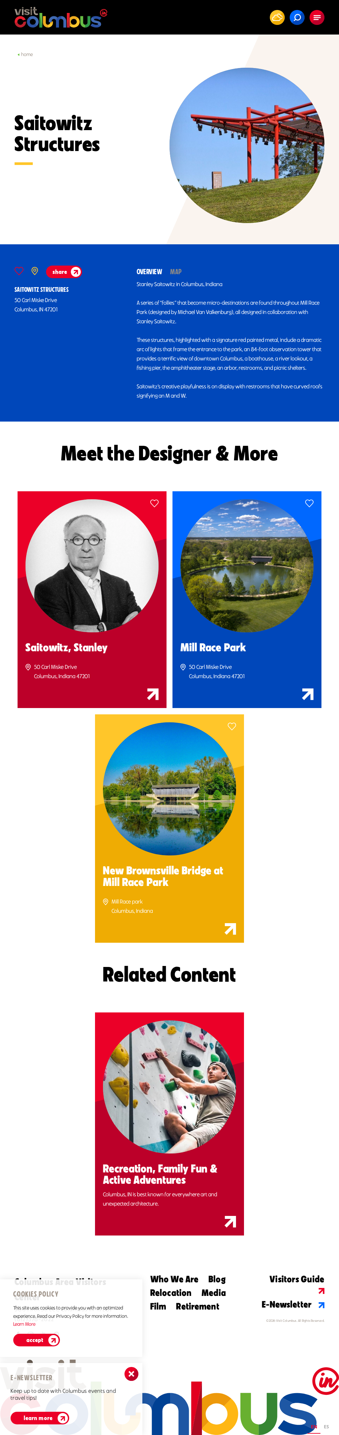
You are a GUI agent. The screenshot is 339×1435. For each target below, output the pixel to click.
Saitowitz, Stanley (66, 647)
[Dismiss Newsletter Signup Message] (131, 1374)
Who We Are (174, 1279)
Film (158, 1306)
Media (214, 1292)
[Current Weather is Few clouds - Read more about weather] (277, 17)
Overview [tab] (150, 271)
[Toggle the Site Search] (297, 17)
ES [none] (326, 1426)
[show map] (34, 271)
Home (27, 54)
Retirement (197, 1306)
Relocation (171, 1292)
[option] (326, 1427)
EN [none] (314, 1426)
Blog (217, 1279)
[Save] (19, 271)
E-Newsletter (287, 1304)
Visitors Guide (296, 1279)
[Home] (61, 17)
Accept (34, 1340)
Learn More (38, 1418)
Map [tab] (175, 271)
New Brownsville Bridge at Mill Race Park (163, 876)
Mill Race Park (213, 647)
